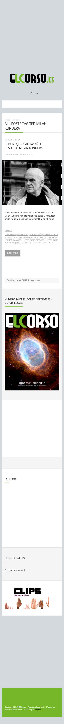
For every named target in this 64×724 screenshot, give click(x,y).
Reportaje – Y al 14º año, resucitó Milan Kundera (23, 146)
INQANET (38, 710)
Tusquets (48, 243)
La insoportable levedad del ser (38, 237)
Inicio (7, 120)
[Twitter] (36, 91)
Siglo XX (37, 243)
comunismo (10, 235)
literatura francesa (34, 240)
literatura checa (13, 240)
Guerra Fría (36, 235)
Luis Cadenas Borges (21, 154)
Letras (8, 230)
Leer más (12, 252)
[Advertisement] (32, 35)
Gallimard (22, 235)
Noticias (16, 120)
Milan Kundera (23, 243)
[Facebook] (29, 91)
